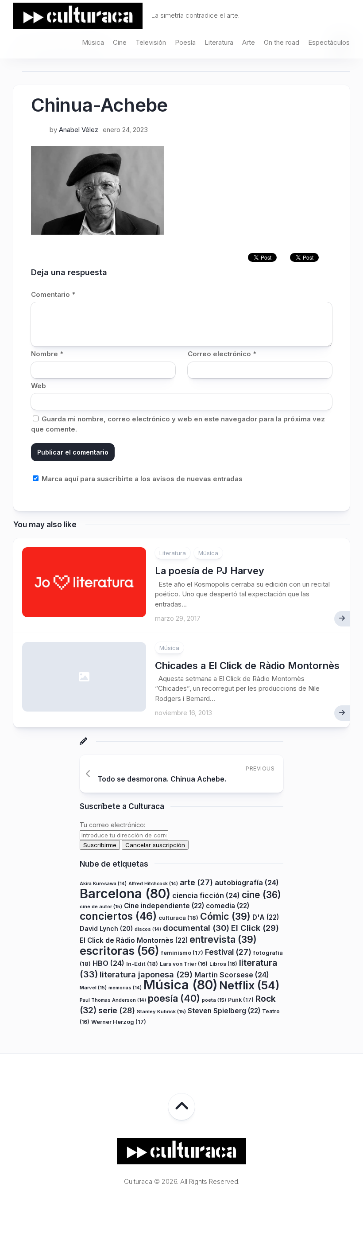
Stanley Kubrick (161, 1011)
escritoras (119, 950)
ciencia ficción (206, 895)
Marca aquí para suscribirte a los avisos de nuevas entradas (141, 479)
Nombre (47, 354)
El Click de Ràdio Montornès (134, 940)
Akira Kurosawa (103, 884)
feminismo (182, 952)
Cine (120, 42)
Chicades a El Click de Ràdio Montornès (247, 665)
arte (196, 882)
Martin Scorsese (231, 974)
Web (38, 385)
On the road (281, 42)
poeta (214, 1000)
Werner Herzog (118, 1022)
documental (196, 928)
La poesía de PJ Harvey (209, 570)
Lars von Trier (184, 964)
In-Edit (142, 963)
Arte (248, 42)
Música (93, 42)
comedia (227, 906)
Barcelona (125, 893)
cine (261, 894)
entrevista (223, 939)
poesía (174, 998)
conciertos (118, 916)
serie (116, 1010)
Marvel (93, 987)
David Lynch (106, 928)
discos (148, 929)
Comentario (53, 294)
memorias (125, 988)
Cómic (225, 916)
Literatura (219, 42)
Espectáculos (329, 42)
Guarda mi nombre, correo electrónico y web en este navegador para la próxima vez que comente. (178, 424)
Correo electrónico (222, 354)
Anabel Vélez (78, 129)
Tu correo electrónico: (112, 825)
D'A (265, 917)
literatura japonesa (146, 974)
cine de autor (101, 906)
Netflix (249, 985)
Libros (223, 964)
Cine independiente (164, 906)
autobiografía (247, 882)
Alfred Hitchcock (153, 884)
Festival (228, 952)
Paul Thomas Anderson (113, 1000)
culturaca (178, 917)
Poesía (185, 42)
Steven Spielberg (224, 1011)
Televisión (150, 42)
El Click (255, 928)
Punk (241, 999)
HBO (108, 963)
